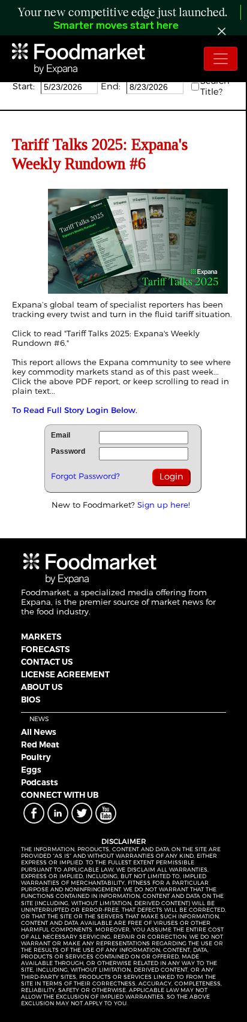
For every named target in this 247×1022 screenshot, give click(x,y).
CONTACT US (47, 662)
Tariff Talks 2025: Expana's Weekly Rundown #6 (106, 338)
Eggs (31, 769)
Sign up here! (163, 505)
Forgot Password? (85, 476)
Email (60, 435)
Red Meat (40, 744)
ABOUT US (41, 687)
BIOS (30, 699)
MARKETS (41, 636)
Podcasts (39, 782)
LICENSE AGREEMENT (65, 674)
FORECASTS (45, 649)
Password (68, 451)
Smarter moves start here (116, 26)
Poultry (36, 757)
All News (38, 732)
